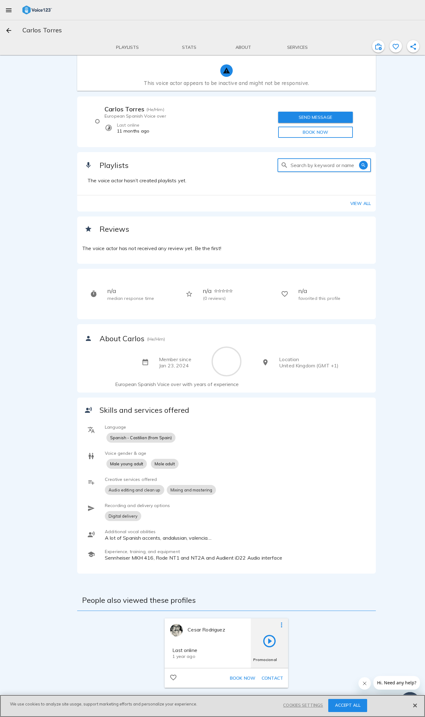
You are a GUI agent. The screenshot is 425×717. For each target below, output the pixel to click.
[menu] (8, 10)
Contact (272, 678)
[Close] (415, 705)
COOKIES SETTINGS (303, 705)
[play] (269, 640)
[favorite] (396, 46)
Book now (242, 678)
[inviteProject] (378, 46)
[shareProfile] (413, 46)
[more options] (281, 624)
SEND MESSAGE (315, 117)
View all (360, 203)
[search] (284, 165)
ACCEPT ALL (348, 705)
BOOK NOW (315, 132)
